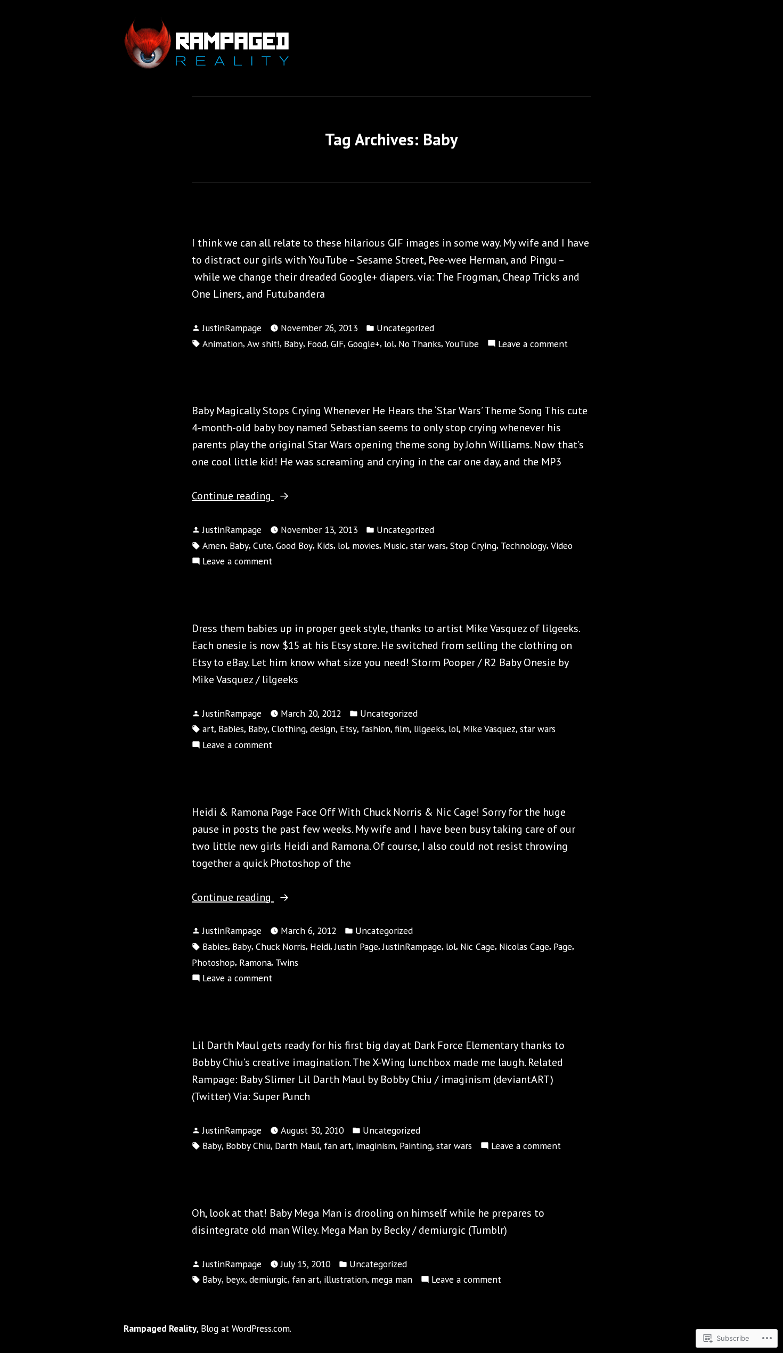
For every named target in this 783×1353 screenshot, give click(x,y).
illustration (345, 1279)
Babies (231, 729)
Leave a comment (533, 343)
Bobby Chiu (248, 1145)
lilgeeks (429, 729)
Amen (213, 545)
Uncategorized (405, 328)
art (208, 729)
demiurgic (268, 1279)
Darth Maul (297, 1145)
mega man (391, 1279)
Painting (415, 1145)
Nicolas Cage (524, 946)
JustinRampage (232, 328)
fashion (375, 729)
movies (365, 545)
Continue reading (233, 496)
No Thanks (419, 344)
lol (389, 344)
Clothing (289, 729)
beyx (235, 1279)
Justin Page (356, 946)
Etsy (348, 729)
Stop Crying (473, 545)
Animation (222, 344)
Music (395, 545)
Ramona (255, 962)
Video (562, 545)
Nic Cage (477, 946)
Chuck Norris (281, 946)
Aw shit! (263, 344)
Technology (524, 545)
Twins (286, 962)
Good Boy (294, 545)
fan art (338, 1145)
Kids (325, 545)
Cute (262, 545)
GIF (337, 344)
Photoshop (213, 962)
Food (317, 344)
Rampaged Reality (160, 1328)
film (402, 729)
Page (562, 946)
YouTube (462, 344)
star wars (428, 545)
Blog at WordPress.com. (246, 1328)
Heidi (320, 946)
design (323, 729)
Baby (293, 344)
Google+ (364, 344)
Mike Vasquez (489, 729)
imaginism (375, 1145)
